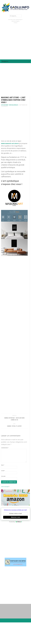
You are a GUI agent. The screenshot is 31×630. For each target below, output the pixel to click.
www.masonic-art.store (10, 143)
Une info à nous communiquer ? (15, 19)
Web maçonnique (13, 105)
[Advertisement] (15, 41)
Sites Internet (5, 105)
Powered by (12, 521)
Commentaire (5, 447)
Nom (2, 465)
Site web (3, 476)
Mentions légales (15, 21)
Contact (15, 22)
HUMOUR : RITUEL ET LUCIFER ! (14, 426)
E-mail (3, 470)
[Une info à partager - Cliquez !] (15, 562)
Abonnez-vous (15, 517)
